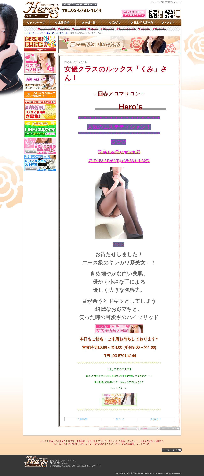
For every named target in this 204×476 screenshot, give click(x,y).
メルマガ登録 (80, 29)
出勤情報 (144, 428)
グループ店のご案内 (127, 29)
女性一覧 (124, 428)
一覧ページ (119, 419)
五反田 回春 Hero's (135, 473)
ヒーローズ (29, 33)
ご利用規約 (145, 29)
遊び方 (71, 441)
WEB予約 (72, 444)
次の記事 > (155, 419)
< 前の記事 (82, 419)
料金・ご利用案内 (57, 441)
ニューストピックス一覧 (56, 33)
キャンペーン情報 (48, 29)
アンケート (65, 29)
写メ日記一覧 (59, 444)
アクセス (102, 441)
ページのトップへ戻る (170, 428)
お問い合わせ (108, 29)
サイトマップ (160, 29)
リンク (110, 444)
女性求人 (94, 29)
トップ (40, 33)
